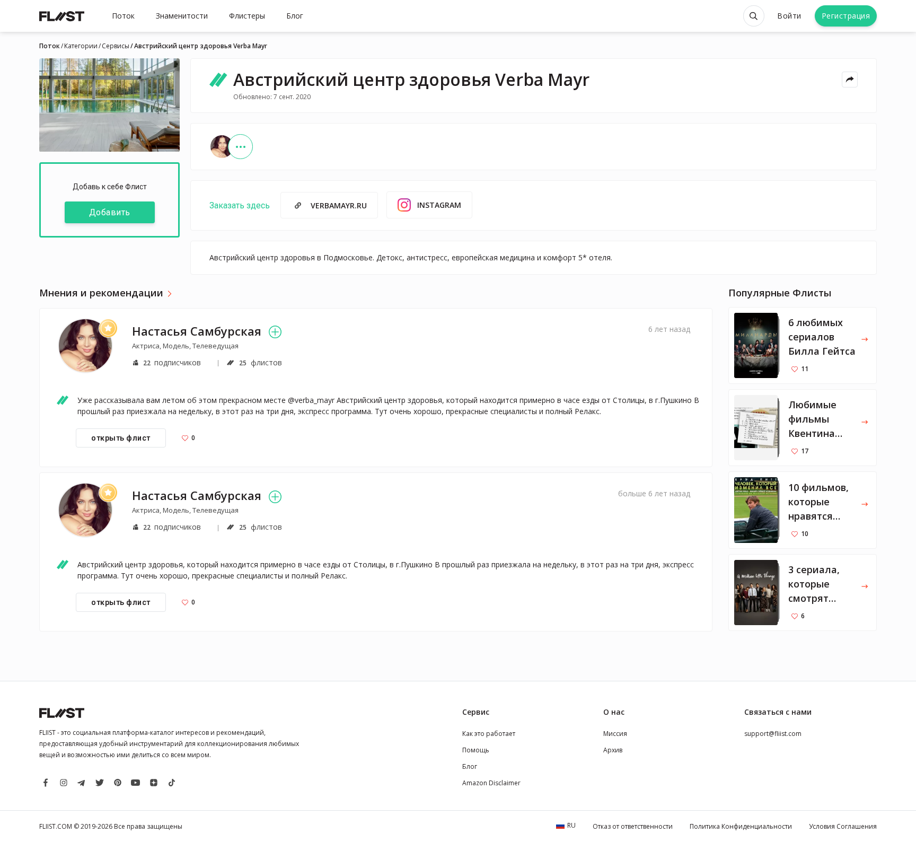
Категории (81, 46)
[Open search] (754, 16)
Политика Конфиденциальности (741, 826)
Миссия (615, 733)
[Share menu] (850, 79)
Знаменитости (182, 16)
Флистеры (247, 16)
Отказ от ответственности (633, 826)
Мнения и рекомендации (101, 293)
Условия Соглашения (843, 826)
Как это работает (488, 733)
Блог (294, 16)
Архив (612, 750)
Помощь (475, 750)
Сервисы (115, 46)
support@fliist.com (773, 733)
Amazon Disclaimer (491, 782)
